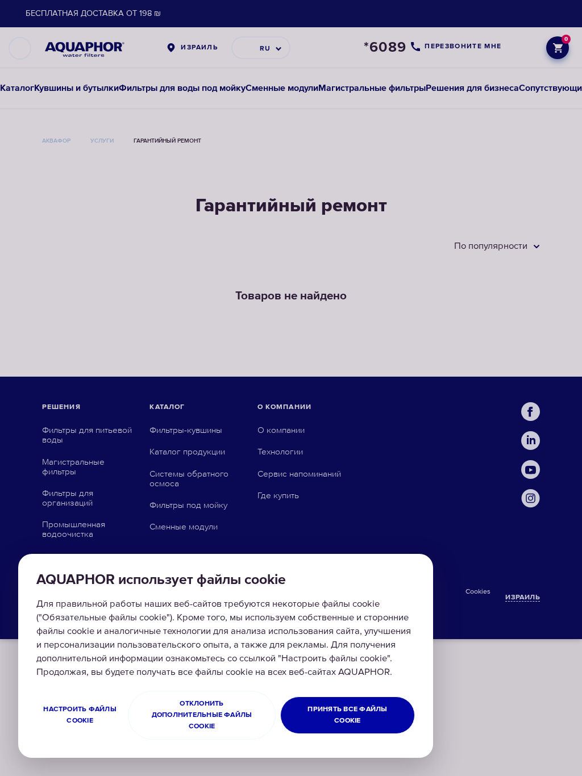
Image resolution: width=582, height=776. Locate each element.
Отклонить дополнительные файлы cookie (202, 715)
